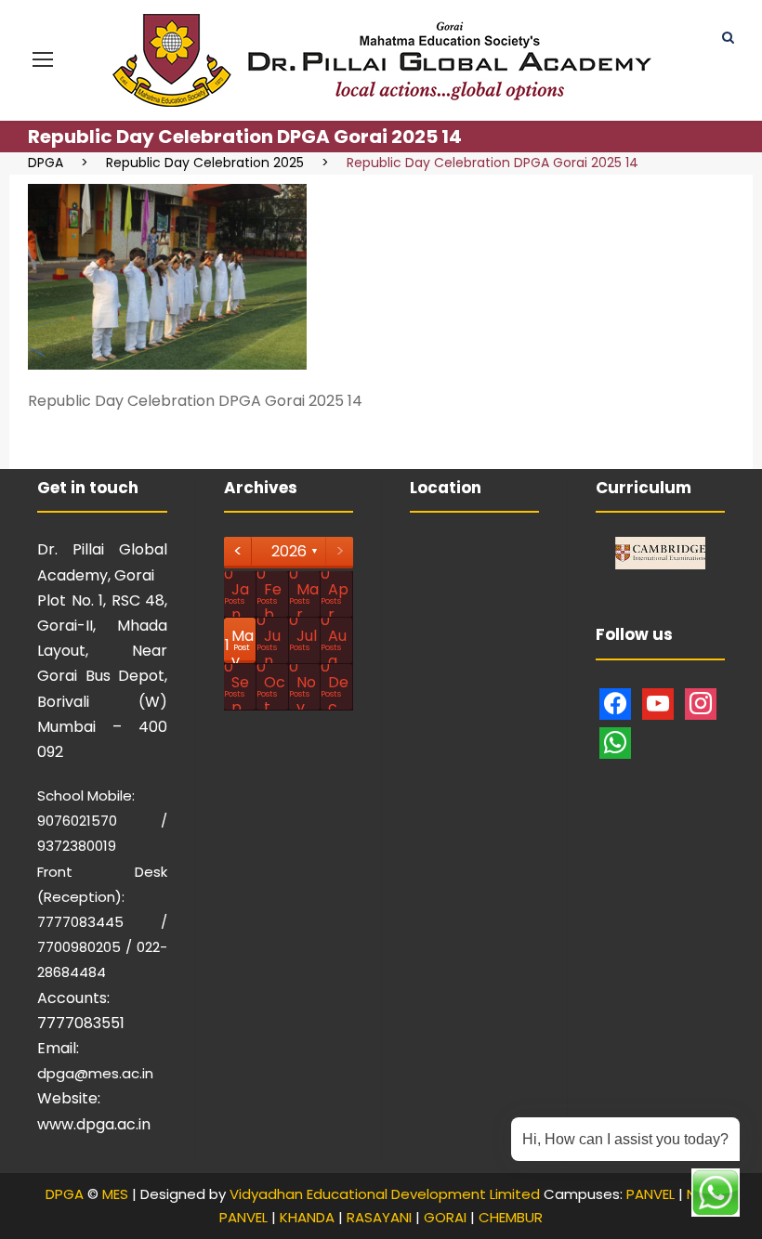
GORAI (445, 1217)
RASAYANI (379, 1217)
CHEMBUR (511, 1217)
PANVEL (650, 1194)
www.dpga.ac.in (94, 1124)
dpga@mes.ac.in (95, 1073)
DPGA (65, 1194)
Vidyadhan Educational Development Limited (385, 1194)
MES (115, 1194)
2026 (289, 551)
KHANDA (307, 1217)
